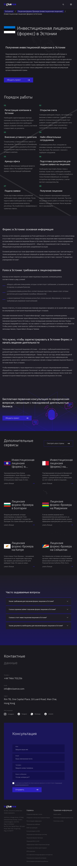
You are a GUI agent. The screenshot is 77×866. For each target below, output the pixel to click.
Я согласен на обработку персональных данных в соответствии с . (38, 784)
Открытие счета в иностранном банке (38, 817)
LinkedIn (50, 714)
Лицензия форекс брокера (35, 838)
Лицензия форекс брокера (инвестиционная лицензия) (40, 11)
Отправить (19, 790)
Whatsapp (38, 714)
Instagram (11, 714)
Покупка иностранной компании (36, 858)
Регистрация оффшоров (34, 821)
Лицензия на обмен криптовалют (37, 848)
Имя (16, 746)
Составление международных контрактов (39, 854)
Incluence (9, 11)
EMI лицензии (31, 851)
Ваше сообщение (20, 774)
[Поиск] (63, 4)
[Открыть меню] (71, 4)
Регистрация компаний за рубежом (37, 861)
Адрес (6, 696)
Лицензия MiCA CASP (33, 841)
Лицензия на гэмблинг (33, 824)
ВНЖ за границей (32, 828)
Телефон (6, 675)
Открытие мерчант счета (34, 814)
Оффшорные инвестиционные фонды (38, 844)
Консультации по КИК (33, 831)
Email (5, 685)
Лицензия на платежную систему (37, 834)
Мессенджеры (8, 710)
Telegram (24, 714)
